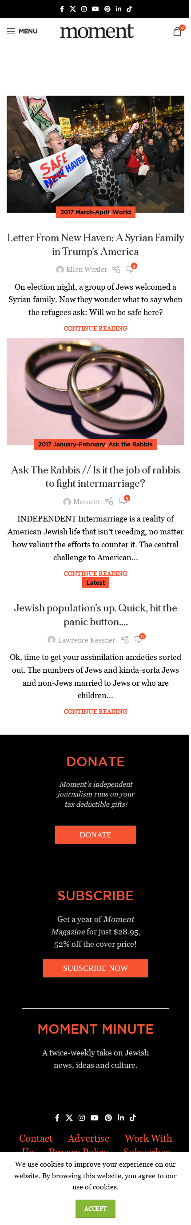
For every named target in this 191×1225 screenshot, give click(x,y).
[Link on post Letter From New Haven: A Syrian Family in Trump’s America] (95, 154)
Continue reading (95, 328)
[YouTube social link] (95, 9)
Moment (86, 501)
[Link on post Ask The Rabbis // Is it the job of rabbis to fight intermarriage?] (95, 391)
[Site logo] (95, 30)
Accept (95, 1208)
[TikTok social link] (129, 9)
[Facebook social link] (61, 9)
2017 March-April (84, 212)
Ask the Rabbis (130, 444)
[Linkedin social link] (118, 9)
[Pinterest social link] (107, 9)
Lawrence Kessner (86, 640)
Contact (36, 1138)
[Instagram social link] (84, 9)
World (121, 212)
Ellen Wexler (86, 269)
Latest (96, 582)
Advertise (89, 1138)
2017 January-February (71, 444)
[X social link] (73, 9)
